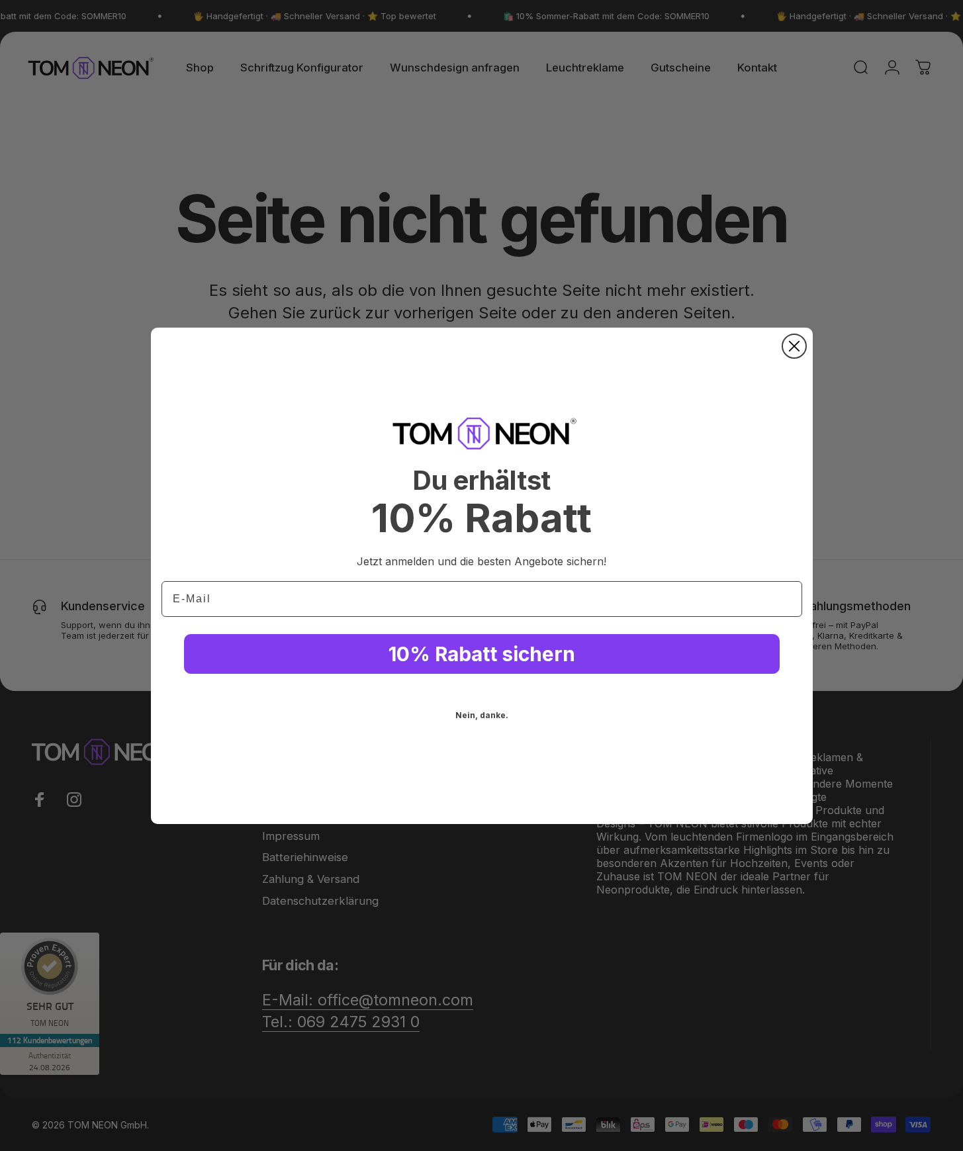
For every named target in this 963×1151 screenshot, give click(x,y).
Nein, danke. (481, 715)
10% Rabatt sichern (482, 654)
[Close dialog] (794, 346)
